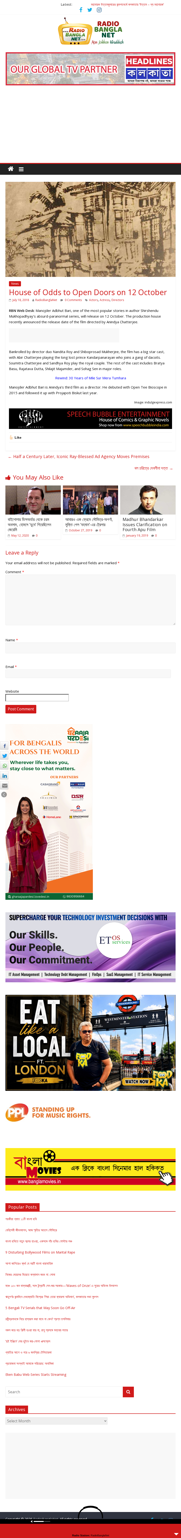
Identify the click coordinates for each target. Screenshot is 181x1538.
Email (11, 666)
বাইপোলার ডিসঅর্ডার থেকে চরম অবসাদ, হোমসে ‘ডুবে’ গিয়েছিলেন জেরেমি (29, 524)
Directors (117, 300)
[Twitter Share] (4, 755)
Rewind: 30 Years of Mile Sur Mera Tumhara (90, 378)
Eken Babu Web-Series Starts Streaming (35, 1374)
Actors (93, 300)
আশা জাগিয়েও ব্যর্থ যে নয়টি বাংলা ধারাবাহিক (29, 1263)
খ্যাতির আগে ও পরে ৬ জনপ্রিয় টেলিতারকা (28, 1352)
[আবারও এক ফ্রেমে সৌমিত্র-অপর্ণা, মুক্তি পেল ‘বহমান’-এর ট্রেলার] (90, 488)
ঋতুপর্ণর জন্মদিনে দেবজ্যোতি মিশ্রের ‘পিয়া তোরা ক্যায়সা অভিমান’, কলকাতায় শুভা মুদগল (51, 1296)
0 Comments (73, 300)
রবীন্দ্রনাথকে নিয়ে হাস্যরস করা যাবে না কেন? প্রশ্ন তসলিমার (37, 1319)
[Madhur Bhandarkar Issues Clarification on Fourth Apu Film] (148, 488)
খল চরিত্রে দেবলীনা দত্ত (153, 468)
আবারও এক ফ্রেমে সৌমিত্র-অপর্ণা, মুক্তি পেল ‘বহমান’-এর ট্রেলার (89, 521)
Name (11, 640)
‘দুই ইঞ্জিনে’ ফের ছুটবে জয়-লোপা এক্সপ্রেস (27, 1341)
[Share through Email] (4, 785)
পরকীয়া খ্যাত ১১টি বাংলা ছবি (21, 1219)
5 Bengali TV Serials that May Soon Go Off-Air (40, 1308)
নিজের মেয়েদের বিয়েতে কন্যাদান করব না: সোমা (30, 1274)
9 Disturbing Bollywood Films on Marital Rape (40, 1252)
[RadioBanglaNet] (10, 169)
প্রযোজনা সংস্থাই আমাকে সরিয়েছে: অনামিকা (29, 1363)
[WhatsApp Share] (4, 765)
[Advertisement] (90, 127)
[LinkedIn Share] (4, 775)
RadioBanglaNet (46, 300)
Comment (14, 571)
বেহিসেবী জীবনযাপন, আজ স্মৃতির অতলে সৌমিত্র (31, 1230)
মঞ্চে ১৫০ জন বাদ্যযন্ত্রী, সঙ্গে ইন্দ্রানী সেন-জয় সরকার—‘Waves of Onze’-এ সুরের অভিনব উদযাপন (61, 1285)
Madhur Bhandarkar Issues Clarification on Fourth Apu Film (145, 524)
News (15, 284)
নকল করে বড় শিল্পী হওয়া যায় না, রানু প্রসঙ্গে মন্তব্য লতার (36, 1330)
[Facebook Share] (4, 745)
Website (12, 691)
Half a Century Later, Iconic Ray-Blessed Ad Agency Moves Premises (78, 456)
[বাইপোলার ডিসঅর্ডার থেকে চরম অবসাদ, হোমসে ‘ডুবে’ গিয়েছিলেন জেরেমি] (33, 488)
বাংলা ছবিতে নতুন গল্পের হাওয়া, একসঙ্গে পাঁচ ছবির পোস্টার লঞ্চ (38, 1241)
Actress (105, 300)
